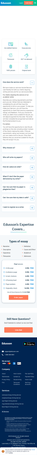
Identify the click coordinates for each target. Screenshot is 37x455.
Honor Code (28, 379)
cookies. (11, 452)
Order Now (28, 3)
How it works (17, 373)
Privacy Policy (6, 379)
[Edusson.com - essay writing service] (6, 3)
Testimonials (5, 376)
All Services (5, 411)
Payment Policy (29, 376)
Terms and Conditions (16, 383)
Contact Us (16, 376)
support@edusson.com (12, 351)
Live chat (18, 330)
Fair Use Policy (29, 373)
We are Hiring (17, 379)
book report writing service (10, 407)
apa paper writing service (9, 401)
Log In (21, 3)
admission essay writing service (11, 395)
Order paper (18, 297)
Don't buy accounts (28, 383)
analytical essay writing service (11, 398)
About (4, 373)
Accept (33, 449)
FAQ (3, 382)
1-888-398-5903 (9, 355)
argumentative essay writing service (12, 404)
